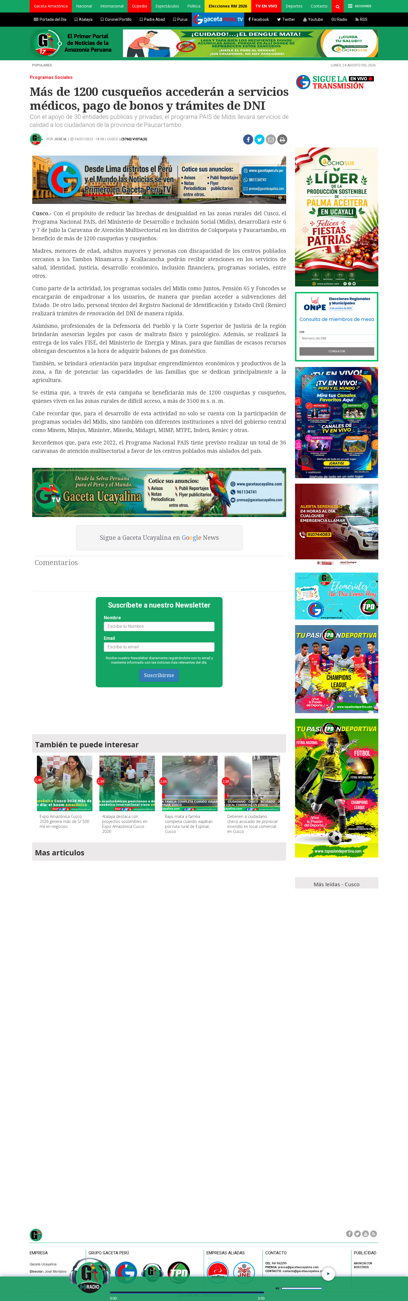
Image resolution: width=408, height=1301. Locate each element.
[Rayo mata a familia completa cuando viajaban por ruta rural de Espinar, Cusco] (190, 783)
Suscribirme (159, 675)
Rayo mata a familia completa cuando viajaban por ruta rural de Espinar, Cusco (189, 824)
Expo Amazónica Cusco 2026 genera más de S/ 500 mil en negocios (64, 821)
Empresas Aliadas (225, 1252)
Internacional (112, 6)
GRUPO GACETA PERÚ (109, 1252)
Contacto (319, 6)
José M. (60, 139)
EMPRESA (39, 1252)
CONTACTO (276, 1252)
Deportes (294, 6)
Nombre (112, 617)
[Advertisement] (159, 708)
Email (109, 638)
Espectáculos (167, 6)
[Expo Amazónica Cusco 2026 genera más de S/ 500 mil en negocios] (64, 783)
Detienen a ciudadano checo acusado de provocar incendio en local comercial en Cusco (252, 824)
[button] (51, 6)
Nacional (84, 6)
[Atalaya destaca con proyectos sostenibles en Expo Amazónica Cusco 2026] (127, 783)
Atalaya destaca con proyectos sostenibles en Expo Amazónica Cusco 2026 (124, 824)
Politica (193, 6)
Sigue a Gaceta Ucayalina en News (159, 537)
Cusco (112, 139)
